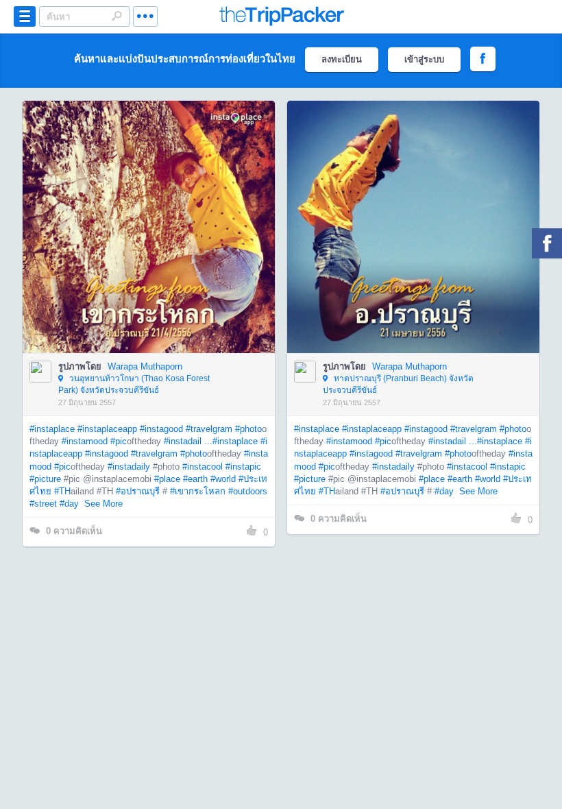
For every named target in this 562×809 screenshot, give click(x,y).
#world (223, 479)
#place (167, 479)
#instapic (243, 466)
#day (69, 503)
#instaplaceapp (107, 429)
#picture (45, 479)
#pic (118, 441)
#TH (62, 491)
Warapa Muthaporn (145, 366)
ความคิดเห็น (74, 531)
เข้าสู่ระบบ (424, 59)
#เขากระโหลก (197, 491)
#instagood (161, 429)
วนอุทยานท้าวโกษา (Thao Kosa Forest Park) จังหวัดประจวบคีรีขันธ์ (134, 384)
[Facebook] (547, 243)
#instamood (85, 441)
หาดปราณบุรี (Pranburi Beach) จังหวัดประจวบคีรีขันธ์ (398, 384)
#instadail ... (188, 441)
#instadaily (129, 466)
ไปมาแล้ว (153, 206)
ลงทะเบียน (341, 59)
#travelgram (209, 429)
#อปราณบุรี (138, 491)
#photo (248, 429)
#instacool (202, 466)
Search (116, 16)
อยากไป (149, 247)
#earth (195, 479)
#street (43, 503)
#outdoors (247, 491)
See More (103, 503)
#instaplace (52, 429)
